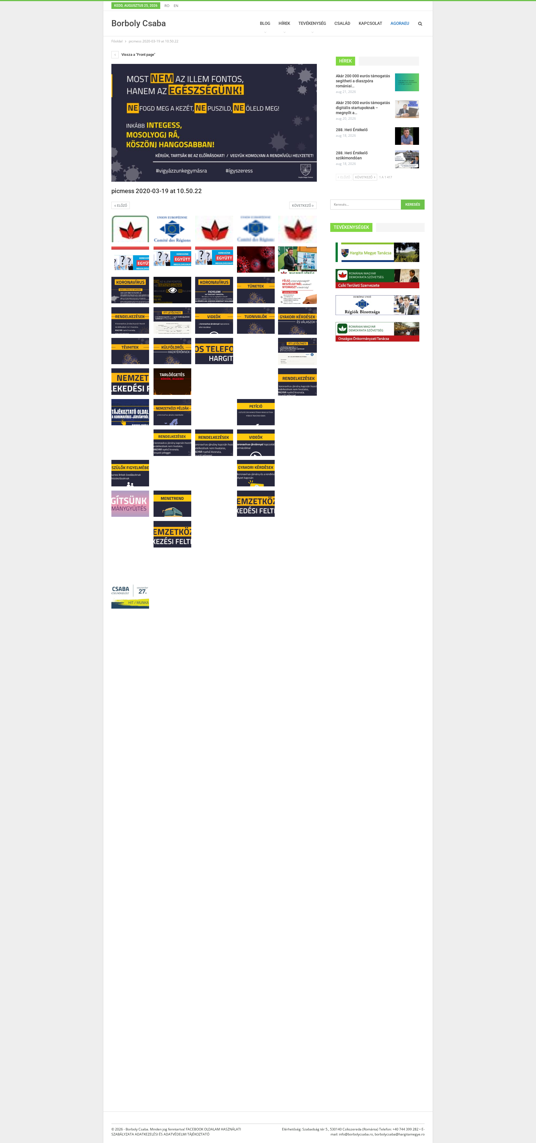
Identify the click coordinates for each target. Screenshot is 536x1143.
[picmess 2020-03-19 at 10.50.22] (130, 229)
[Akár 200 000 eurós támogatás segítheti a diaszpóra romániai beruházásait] (407, 82)
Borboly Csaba (138, 23)
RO (166, 5)
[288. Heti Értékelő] (407, 136)
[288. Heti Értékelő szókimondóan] (407, 159)
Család (342, 23)
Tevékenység (312, 23)
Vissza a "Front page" (138, 54)
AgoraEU (400, 23)
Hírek (284, 23)
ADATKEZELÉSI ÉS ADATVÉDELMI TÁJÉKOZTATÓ (172, 1134)
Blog (265, 23)
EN (176, 5)
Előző (121, 206)
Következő (302, 206)
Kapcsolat (370, 23)
